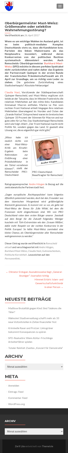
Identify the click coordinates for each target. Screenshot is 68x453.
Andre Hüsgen (37, 184)
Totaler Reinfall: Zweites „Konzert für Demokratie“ (35, 347)
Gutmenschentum (51, 250)
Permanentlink (12, 258)
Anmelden (13, 385)
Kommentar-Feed (17, 397)
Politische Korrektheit (16, 254)
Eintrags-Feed (15, 391)
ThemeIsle (47, 446)
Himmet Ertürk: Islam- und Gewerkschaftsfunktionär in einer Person (48, 283)
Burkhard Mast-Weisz (16, 250)
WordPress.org (16, 403)
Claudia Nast (12, 92)
